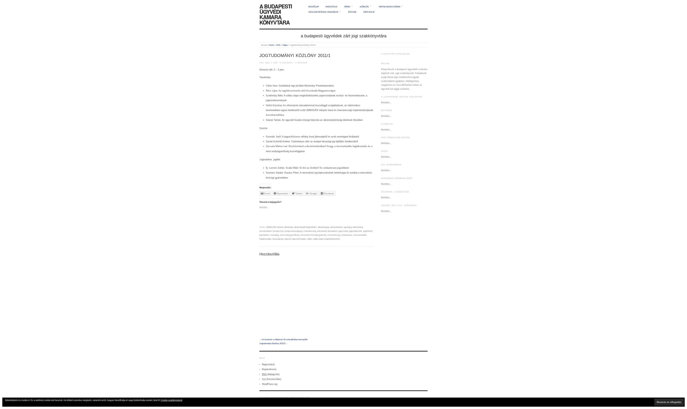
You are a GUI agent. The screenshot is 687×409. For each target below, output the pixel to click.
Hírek (347, 7)
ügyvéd (288, 239)
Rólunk (352, 12)
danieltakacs (287, 62)
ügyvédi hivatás (299, 239)
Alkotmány (288, 227)
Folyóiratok (302, 62)
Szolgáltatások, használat (323, 12)
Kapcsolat (369, 12)
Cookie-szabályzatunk (171, 400)
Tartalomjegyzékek (389, 7)
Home (271, 45)
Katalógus (331, 7)
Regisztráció (268, 364)
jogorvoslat (343, 231)
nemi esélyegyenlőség (289, 235)
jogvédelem (264, 235)
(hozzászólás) (271, 379)
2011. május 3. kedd (268, 62)
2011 (278, 45)
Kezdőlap (313, 7)
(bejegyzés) (270, 374)
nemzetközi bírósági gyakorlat (313, 235)
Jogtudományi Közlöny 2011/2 (272, 343)
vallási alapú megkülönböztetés (326, 239)
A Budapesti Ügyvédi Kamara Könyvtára (275, 14)
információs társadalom (327, 231)
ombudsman (347, 235)
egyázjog (348, 227)
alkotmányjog (323, 227)
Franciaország (309, 231)
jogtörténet (367, 231)
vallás (309, 239)
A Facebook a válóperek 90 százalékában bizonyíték (285, 339)
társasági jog (278, 239)
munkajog (274, 235)
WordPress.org (269, 384)
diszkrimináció (336, 227)
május (285, 45)
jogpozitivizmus (355, 231)
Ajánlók (364, 7)
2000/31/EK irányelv (274, 227)
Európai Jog (278, 231)
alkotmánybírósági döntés (305, 227)
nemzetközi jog (333, 235)
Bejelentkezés (269, 369)
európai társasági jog (293, 231)
